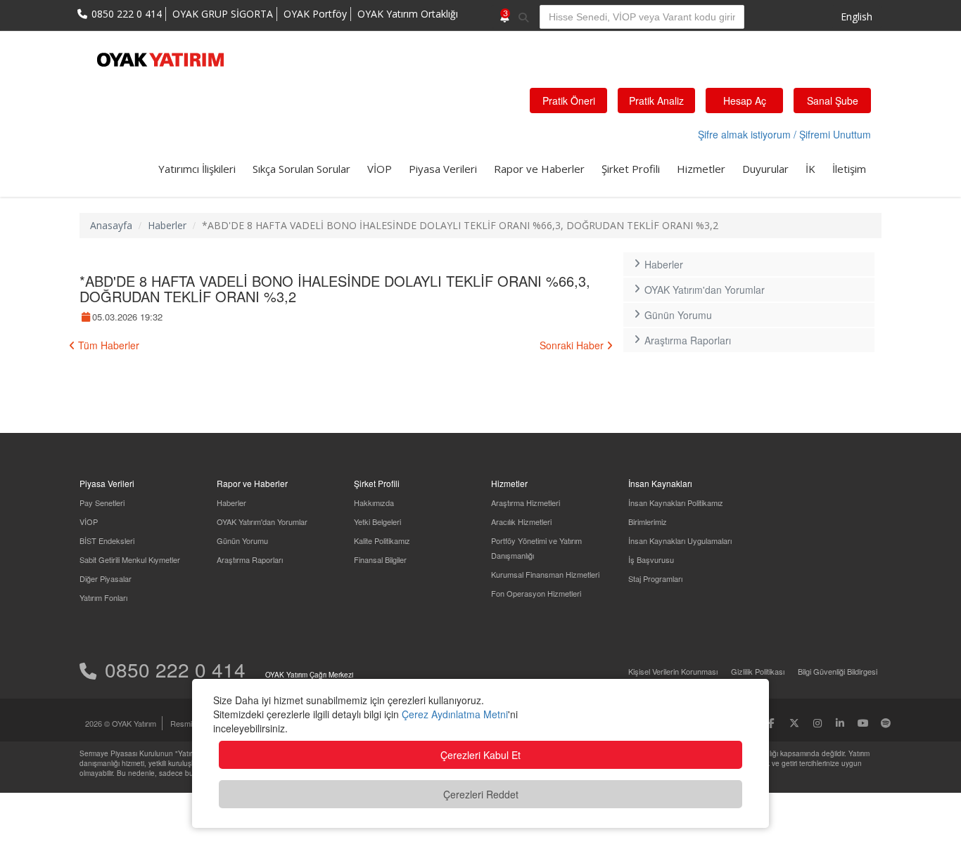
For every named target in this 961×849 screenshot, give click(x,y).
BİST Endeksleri (106, 540)
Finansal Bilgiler (380, 559)
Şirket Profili (631, 169)
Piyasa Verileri (443, 169)
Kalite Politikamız (382, 540)
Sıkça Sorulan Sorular (301, 169)
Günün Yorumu (678, 315)
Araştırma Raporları (687, 340)
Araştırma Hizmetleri (525, 502)
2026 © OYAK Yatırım (120, 723)
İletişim (849, 169)
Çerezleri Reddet (480, 794)
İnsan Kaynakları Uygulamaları (680, 540)
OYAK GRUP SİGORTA (222, 13)
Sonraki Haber (573, 345)
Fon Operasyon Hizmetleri (536, 593)
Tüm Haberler (107, 345)
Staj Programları (655, 578)
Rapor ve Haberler (539, 169)
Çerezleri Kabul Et (480, 755)
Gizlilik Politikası (757, 671)
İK (810, 169)
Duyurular (765, 169)
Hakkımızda (374, 502)
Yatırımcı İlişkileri (197, 169)
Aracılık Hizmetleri (521, 521)
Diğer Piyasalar (105, 578)
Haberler (167, 225)
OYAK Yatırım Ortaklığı (407, 13)
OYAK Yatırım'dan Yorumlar (704, 290)
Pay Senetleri (102, 502)
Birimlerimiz (647, 521)
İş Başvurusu (651, 559)
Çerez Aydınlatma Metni (455, 714)
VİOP (379, 169)
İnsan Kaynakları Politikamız (675, 502)
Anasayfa (111, 225)
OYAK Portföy (315, 13)
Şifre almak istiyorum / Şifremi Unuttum (784, 134)
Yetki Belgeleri (377, 521)
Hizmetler (701, 169)
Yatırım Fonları (103, 597)
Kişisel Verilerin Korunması (673, 671)
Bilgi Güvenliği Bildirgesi (837, 671)
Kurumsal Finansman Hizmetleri (545, 574)
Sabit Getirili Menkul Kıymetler (129, 559)
